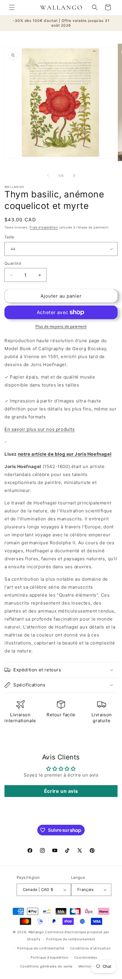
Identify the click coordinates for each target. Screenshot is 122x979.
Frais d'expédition (44, 227)
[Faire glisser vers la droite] (74, 175)
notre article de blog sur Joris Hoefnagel (65, 454)
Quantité (12, 263)
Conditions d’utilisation (90, 948)
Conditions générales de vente (46, 966)
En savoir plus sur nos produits (39, 429)
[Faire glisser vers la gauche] (47, 175)
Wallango (36, 932)
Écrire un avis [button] (61, 791)
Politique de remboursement (70, 939)
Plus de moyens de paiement (61, 326)
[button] (11, 7)
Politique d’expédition (49, 957)
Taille (9, 237)
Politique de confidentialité (40, 948)
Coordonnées (85, 957)
